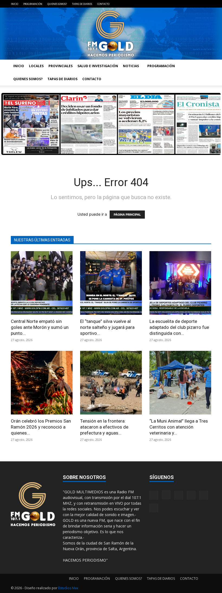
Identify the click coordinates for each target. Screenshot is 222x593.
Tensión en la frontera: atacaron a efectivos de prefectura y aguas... (104, 427)
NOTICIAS (131, 66)
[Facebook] (162, 4)
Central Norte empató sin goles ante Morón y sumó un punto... (39, 327)
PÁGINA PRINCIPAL (127, 214)
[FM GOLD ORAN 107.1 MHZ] (111, 34)
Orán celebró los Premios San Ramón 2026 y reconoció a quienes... (41, 427)
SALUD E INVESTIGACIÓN (97, 66)
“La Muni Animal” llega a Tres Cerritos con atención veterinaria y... (178, 427)
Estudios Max (68, 588)
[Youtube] (207, 4)
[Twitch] (189, 4)
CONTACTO (103, 4)
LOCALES (36, 66)
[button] (8, 124)
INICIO (14, 4)
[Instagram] (171, 4)
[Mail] (180, 4)
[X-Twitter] (198, 4)
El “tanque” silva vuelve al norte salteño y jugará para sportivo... (107, 327)
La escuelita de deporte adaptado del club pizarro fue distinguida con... (179, 327)
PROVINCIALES (60, 66)
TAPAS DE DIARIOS (82, 4)
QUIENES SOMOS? (57, 4)
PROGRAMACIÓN (32, 4)
